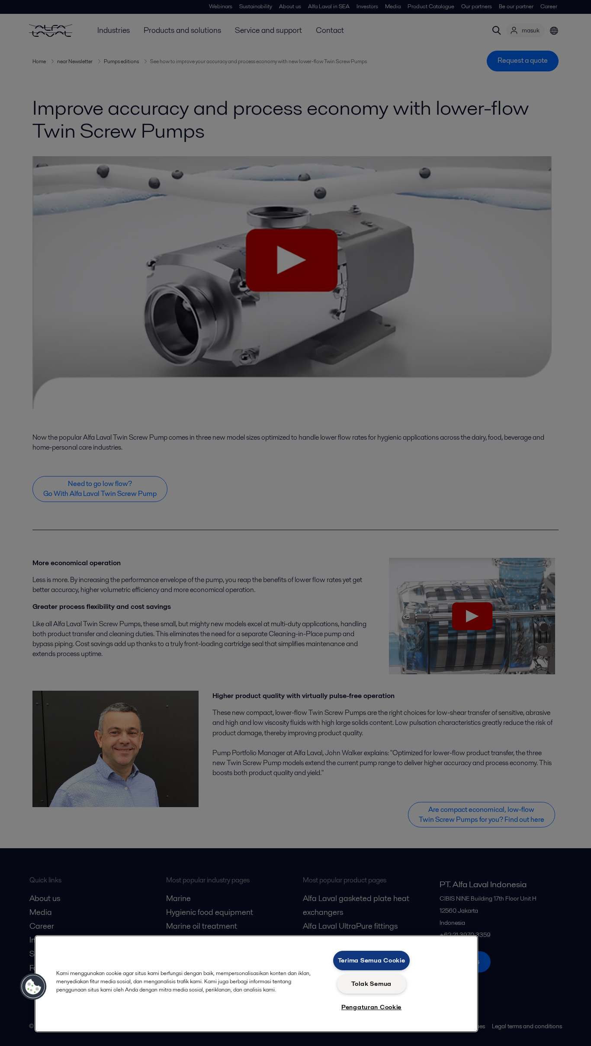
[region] (256, 983)
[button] (33, 987)
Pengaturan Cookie (371, 1007)
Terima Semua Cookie (371, 960)
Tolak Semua (371, 983)
